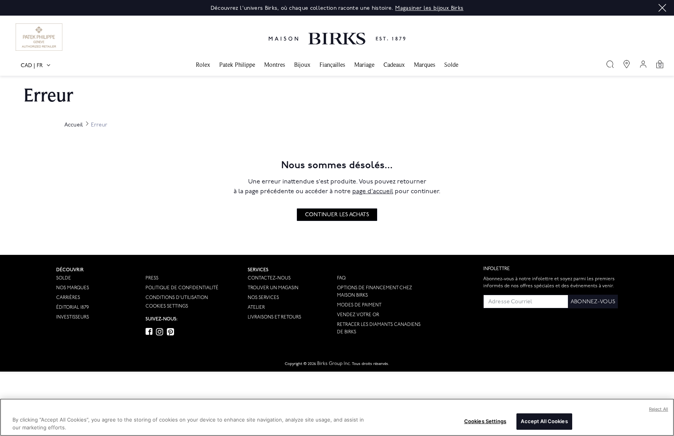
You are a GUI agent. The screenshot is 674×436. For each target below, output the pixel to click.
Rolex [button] (203, 64)
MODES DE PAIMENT (359, 305)
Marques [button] (424, 64)
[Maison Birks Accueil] (337, 32)
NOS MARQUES (72, 288)
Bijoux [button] (302, 64)
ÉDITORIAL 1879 (72, 307)
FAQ (341, 278)
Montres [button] (274, 64)
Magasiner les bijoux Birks (429, 8)
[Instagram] (159, 332)
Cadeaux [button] (394, 64)
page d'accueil (372, 191)
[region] (337, 417)
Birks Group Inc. (334, 364)
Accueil (73, 124)
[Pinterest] (170, 332)
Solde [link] (451, 64)
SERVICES (258, 270)
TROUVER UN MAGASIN (273, 288)
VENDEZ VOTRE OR (358, 315)
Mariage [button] (364, 64)
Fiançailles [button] (332, 64)
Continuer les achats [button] (337, 214)
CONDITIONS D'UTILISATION (176, 298)
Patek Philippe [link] (237, 64)
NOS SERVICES (263, 298)
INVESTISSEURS (72, 317)
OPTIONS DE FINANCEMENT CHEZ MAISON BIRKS (374, 291)
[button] (662, 8)
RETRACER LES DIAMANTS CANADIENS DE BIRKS (378, 328)
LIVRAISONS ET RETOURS (274, 317)
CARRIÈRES (68, 298)
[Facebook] (149, 331)
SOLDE (63, 278)
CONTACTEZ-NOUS (269, 278)
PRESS (151, 278)
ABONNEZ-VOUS (593, 301)
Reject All (658, 409)
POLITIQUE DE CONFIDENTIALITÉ (181, 288)
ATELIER (256, 307)
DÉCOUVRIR (70, 270)
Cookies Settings (166, 306)
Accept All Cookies (544, 421)
